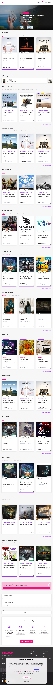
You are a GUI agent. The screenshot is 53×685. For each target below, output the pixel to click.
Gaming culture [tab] (33, 89)
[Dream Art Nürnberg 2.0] (26, 223)
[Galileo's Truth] (26, 429)
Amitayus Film (24, 359)
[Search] (35, 2)
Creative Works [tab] (16, 35)
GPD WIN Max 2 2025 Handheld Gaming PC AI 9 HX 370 (26, 114)
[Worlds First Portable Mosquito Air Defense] (43, 100)
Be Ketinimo (41, 318)
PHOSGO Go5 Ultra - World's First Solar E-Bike (9, 155)
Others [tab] (24, 254)
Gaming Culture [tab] (24, 35)
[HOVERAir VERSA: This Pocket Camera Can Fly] (9, 44)
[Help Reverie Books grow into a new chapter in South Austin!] (43, 223)
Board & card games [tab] (6, 254)
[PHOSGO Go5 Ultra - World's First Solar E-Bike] (9, 141)
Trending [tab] (4, 377)
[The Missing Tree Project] (26, 306)
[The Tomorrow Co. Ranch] (9, 223)
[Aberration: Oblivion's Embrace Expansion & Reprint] (9, 264)
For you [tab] (3, 130)
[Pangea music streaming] (9, 347)
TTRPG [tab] (13, 254)
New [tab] (10, 336)
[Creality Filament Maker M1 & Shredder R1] (9, 100)
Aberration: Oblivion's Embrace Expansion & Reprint (9, 278)
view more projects (46, 71)
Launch (26, 587)
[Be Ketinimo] (43, 306)
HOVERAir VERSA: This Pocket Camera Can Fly (9, 58)
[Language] (38, 2)
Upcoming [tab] (8, 130)
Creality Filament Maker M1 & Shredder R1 (9, 114)
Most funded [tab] (9, 377)
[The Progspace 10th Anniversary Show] (43, 429)
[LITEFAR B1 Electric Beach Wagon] (43, 44)
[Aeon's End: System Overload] (9, 429)
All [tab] (2, 35)
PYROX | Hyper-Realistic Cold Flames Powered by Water (26, 58)
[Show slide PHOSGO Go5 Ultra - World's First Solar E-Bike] (30, 27)
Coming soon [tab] (5, 336)
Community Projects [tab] (25, 89)
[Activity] (41, 2)
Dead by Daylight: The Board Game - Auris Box (26, 278)
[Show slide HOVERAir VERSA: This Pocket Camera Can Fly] (23, 27)
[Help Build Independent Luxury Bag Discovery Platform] (43, 347)
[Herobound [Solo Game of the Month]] (43, 264)
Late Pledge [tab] (21, 130)
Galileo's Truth (24, 441)
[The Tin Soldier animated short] (9, 306)
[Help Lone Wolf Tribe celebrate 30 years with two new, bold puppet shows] (9, 182)
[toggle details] (16, 69)
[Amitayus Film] (26, 347)
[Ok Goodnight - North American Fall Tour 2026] (43, 182)
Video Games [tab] (19, 254)
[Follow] (4, 313)
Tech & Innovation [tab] (8, 35)
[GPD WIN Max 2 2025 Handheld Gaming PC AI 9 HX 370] (26, 100)
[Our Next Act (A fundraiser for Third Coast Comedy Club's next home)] (26, 182)
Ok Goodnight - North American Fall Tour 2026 (44, 196)
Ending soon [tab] (28, 130)
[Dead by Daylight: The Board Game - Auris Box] (26, 264)
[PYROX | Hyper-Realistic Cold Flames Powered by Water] (26, 44)
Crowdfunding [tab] (15, 130)
